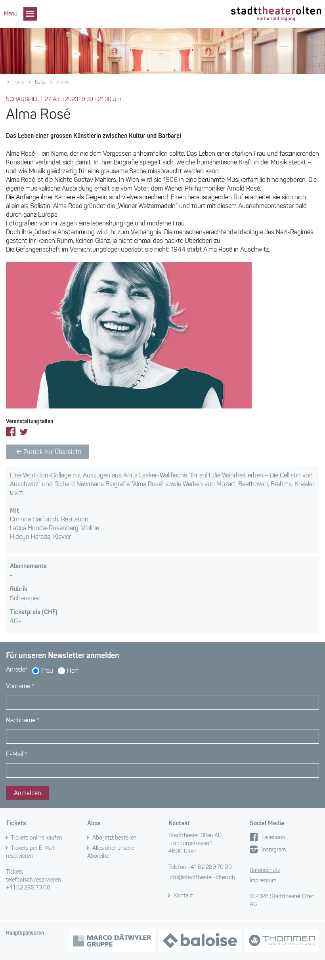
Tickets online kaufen (36, 837)
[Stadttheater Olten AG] (276, 14)
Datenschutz (265, 870)
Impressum (263, 880)
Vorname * (20, 686)
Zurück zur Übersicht (52, 452)
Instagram (274, 849)
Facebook (273, 837)
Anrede (17, 669)
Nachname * (22, 720)
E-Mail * (16, 754)
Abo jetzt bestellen (114, 837)
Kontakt (183, 895)
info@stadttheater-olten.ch (201, 877)
